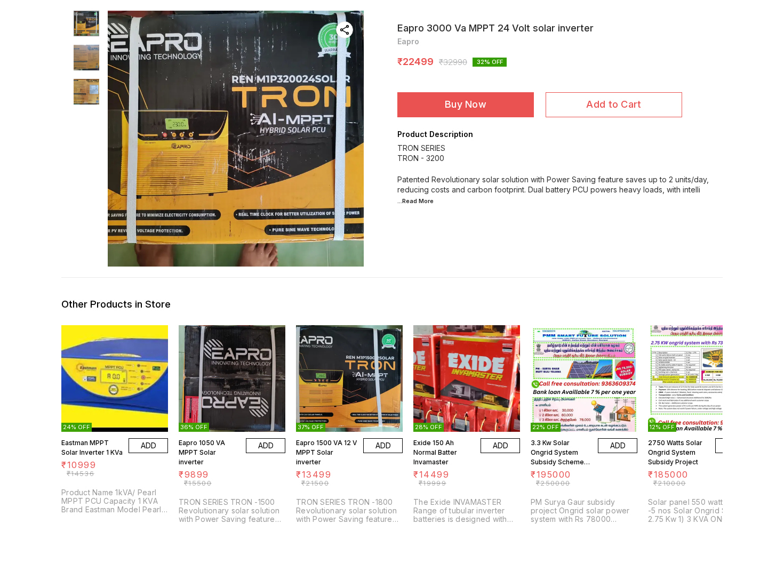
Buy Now (465, 104)
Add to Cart (613, 104)
